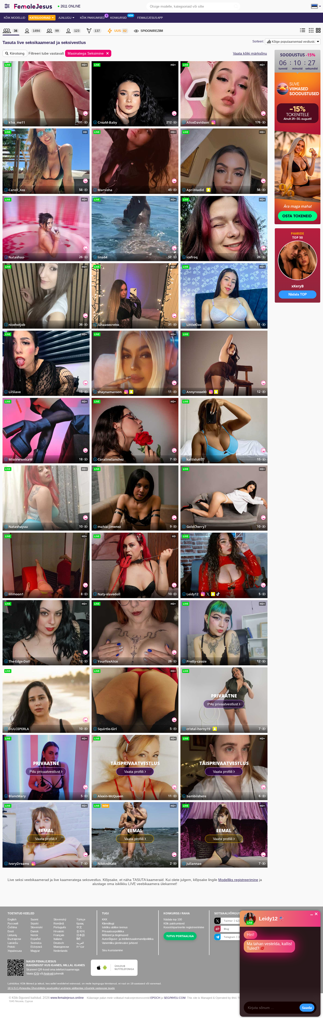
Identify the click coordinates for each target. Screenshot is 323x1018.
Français (58, 935)
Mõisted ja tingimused (115, 935)
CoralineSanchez (111, 459)
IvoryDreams (19, 863)
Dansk (35, 931)
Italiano (57, 938)
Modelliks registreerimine (238, 880)
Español (35, 938)
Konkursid (118, 17)
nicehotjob (17, 324)
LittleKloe (193, 324)
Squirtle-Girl (107, 729)
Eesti (11, 931)
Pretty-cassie (196, 661)
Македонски (61, 946)
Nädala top (173, 919)
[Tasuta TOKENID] (297, 318)
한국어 (80, 931)
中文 (79, 927)
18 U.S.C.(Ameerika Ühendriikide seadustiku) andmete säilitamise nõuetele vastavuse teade (61, 988)
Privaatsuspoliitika (113, 931)
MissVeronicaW (21, 459)
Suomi (34, 919)
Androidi (48, 973)
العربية (80, 942)
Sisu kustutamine (112, 950)
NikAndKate (107, 863)
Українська (15, 950)
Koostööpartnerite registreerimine (184, 927)
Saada (307, 1007)
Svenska (36, 942)
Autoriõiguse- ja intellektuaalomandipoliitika (127, 938)
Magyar (35, 950)
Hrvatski (58, 931)
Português (59, 927)
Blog (226, 929)
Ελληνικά (36, 946)
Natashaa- (17, 257)
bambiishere (196, 796)
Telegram (234, 937)
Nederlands (60, 950)
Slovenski (36, 927)
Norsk (34, 935)
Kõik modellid (14, 17)
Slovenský (59, 919)
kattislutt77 (195, 459)
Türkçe (80, 919)
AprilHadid (195, 190)
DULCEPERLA (19, 729)
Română (58, 923)
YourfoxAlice (108, 661)
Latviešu (13, 942)
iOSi (36, 973)
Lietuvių (12, 935)
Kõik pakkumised (92, 17)
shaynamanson (110, 392)
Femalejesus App (150, 17)
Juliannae (193, 863)
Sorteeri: (258, 41)
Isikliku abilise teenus (115, 927)
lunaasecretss (108, 324)
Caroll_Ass (17, 190)
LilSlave (15, 392)
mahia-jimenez (109, 526)
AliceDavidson (197, 122)
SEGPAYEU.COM (174, 997)
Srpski (34, 923)
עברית (80, 946)
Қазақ (80, 923)
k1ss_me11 (17, 122)
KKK (104, 919)
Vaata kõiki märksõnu (250, 53)
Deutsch (58, 942)
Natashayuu (18, 526)
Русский (13, 923)
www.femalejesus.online (67, 997)
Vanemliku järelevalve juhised (120, 942)
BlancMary (17, 796)
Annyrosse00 (196, 392)
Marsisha (105, 190)
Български (14, 938)
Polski (11, 946)
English (12, 919)
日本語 (80, 935)
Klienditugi (108, 923)
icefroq (192, 257)
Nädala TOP (297, 294)
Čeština (12, 927)
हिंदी (78, 938)
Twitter (234, 920)
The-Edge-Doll (19, 661)
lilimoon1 (16, 594)
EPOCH (155, 997)
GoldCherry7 (196, 526)
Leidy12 (192, 594)
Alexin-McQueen (110, 796)
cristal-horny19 (198, 729)
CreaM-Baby (107, 122)
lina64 (102, 257)
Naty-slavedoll (109, 594)
